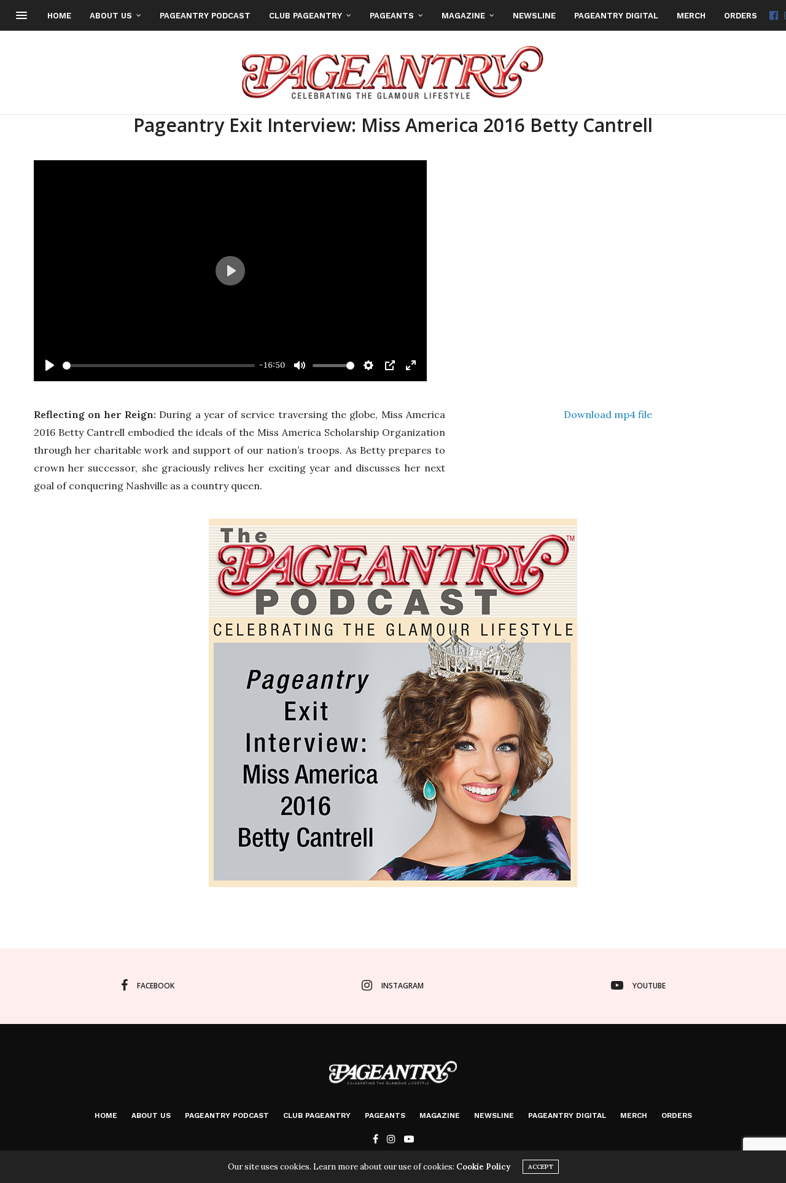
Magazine (463, 15)
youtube (649, 985)
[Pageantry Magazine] (393, 72)
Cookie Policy (483, 1167)
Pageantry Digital (616, 15)
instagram (402, 985)
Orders (740, 15)
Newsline (534, 15)
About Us (111, 15)
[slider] (159, 365)
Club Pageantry (305, 15)
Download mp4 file (608, 414)
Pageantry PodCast (205, 15)
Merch (691, 15)
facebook (155, 985)
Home (59, 15)
